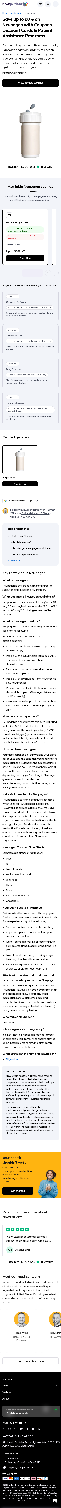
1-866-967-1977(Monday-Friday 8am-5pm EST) (24, 1460)
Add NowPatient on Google (20, 500)
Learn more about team (30, 1361)
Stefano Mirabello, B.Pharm (35, 513)
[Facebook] (15, 1429)
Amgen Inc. (23, 72)
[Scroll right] (56, 273)
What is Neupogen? (21, 542)
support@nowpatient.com (21, 1467)
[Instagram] (9, 1429)
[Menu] (56, 4)
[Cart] (40, 4)
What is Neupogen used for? (25, 554)
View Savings (20, 483)
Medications (16, 13)
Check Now (25, 258)
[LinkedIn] (39, 1429)
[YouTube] (33, 1429)
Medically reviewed (19, 509)
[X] (3, 1429)
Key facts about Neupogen (21, 536)
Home (5, 13)
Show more (14, 560)
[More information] (36, 501)
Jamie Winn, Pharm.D (44, 509)
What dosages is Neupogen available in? (31, 548)
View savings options (30, 82)
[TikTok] (27, 1429)
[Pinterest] (21, 1429)
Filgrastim (12, 1059)
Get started (18, 1190)
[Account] (48, 4)
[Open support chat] (55, 1500)
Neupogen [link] (30, 13)
